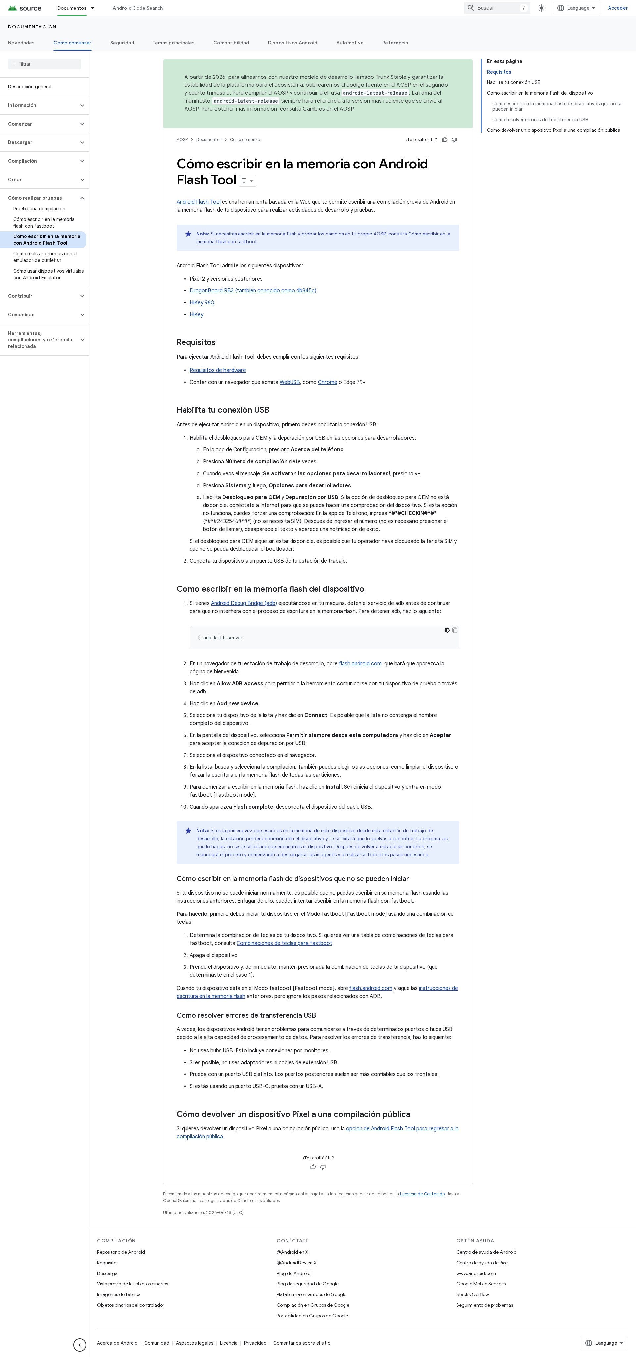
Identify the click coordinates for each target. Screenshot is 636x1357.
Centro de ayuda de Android (486, 1252)
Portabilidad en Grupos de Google (312, 1316)
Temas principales (174, 43)
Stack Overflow (472, 1294)
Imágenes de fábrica (119, 1294)
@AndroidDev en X (297, 1263)
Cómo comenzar (72, 43)
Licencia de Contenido (422, 1194)
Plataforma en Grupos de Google (311, 1294)
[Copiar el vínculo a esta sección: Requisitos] (222, 343)
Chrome (327, 382)
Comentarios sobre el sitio (302, 1343)
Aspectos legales (194, 1343)
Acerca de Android (117, 1343)
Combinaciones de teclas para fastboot (284, 943)
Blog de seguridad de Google (308, 1284)
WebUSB (290, 382)
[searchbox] (44, 64)
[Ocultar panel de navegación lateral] (79, 1345)
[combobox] (497, 8)
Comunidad (156, 1343)
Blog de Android (294, 1273)
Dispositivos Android (293, 43)
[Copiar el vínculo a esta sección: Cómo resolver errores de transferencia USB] (322, 1016)
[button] (39, 105)
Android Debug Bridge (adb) (244, 603)
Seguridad (122, 43)
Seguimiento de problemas (484, 1305)
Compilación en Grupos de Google (313, 1305)
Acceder (618, 8)
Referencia (395, 43)
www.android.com (476, 1273)
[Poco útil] (454, 140)
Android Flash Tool (199, 202)
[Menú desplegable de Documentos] (96, 8)
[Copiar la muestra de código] (455, 630)
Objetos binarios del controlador (130, 1305)
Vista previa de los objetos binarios (132, 1284)
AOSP (182, 139)
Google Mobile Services (481, 1284)
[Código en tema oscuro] (447, 630)
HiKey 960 (202, 302)
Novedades (21, 43)
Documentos (72, 8)
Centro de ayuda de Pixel (482, 1263)
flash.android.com (360, 663)
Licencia (229, 1343)
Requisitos (107, 1263)
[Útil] (445, 140)
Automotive (350, 43)
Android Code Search (138, 8)
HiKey (196, 314)
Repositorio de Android (121, 1252)
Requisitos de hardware (218, 370)
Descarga (107, 1273)
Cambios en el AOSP (328, 109)
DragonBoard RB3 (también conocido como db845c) (253, 290)
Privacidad (255, 1343)
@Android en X (292, 1252)
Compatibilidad (231, 43)
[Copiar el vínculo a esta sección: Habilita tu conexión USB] (276, 411)
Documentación (32, 27)
